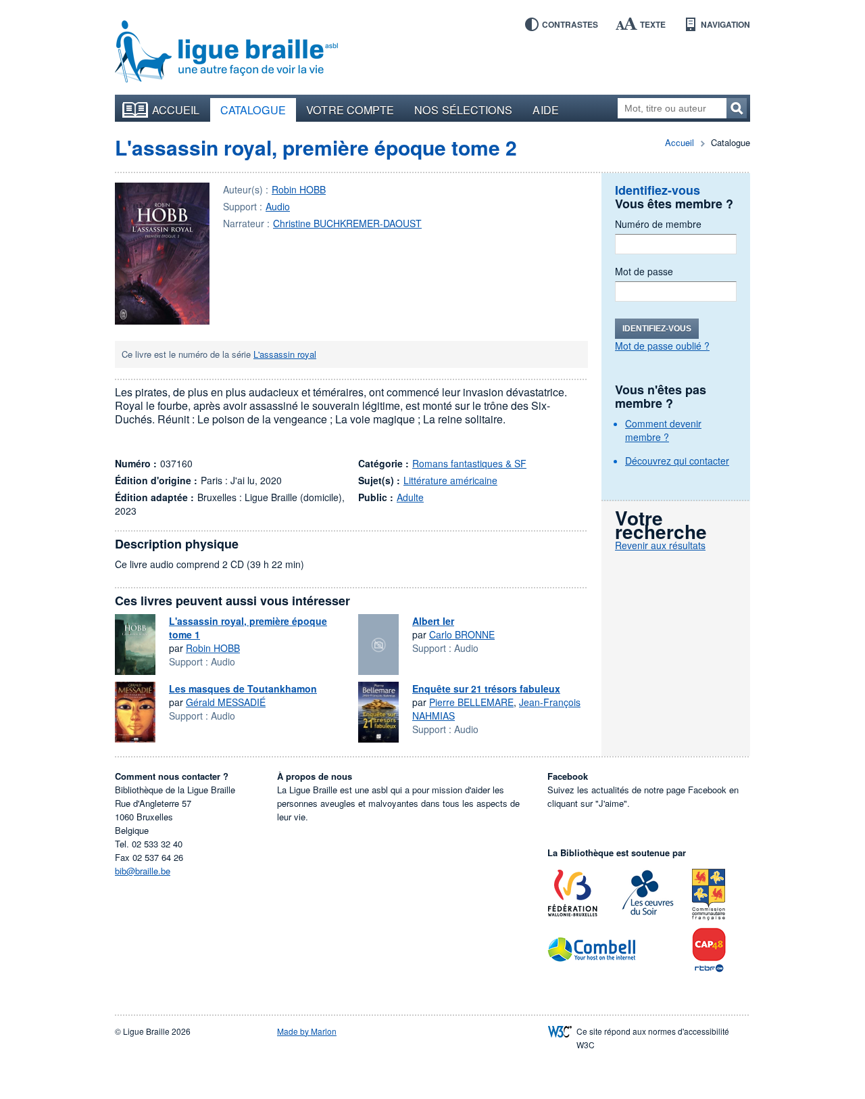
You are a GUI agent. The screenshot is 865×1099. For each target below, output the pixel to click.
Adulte (410, 497)
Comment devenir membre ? (663, 430)
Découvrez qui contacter (677, 460)
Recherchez (736, 108)
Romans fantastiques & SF (469, 463)
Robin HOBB (299, 189)
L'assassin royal (284, 354)
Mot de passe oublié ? (662, 345)
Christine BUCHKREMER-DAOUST (347, 223)
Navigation (725, 24)
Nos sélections (463, 109)
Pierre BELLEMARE (471, 702)
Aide (545, 109)
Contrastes (570, 24)
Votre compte (350, 109)
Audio (278, 206)
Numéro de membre (658, 224)
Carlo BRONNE (462, 634)
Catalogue (253, 109)
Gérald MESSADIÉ (226, 702)
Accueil (176, 109)
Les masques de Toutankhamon (243, 688)
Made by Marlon (307, 1031)
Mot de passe (644, 271)
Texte (653, 24)
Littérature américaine (450, 480)
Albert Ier (433, 621)
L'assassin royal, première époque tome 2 (316, 147)
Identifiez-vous (656, 328)
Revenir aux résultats (660, 545)
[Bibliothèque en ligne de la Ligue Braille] (226, 52)
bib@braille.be (142, 870)
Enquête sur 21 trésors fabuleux (486, 688)
